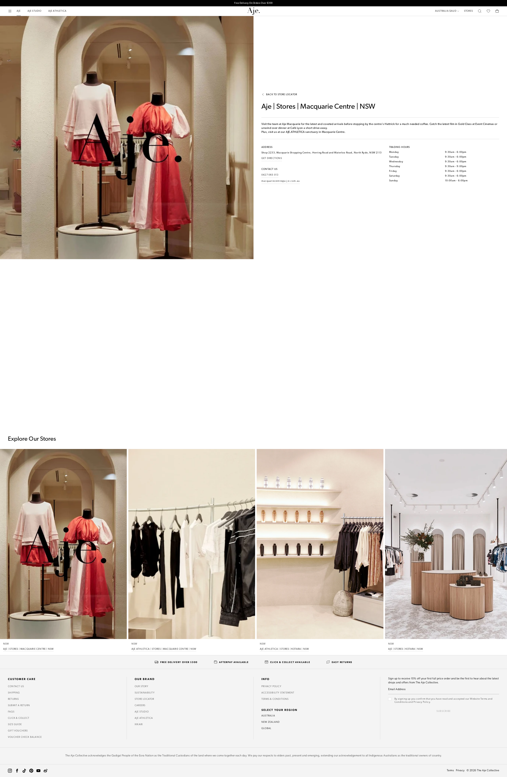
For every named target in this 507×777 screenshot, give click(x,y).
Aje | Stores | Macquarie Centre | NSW (28, 649)
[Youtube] (38, 771)
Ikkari (139, 724)
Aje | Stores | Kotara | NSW (405, 649)
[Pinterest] (31, 771)
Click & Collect (18, 718)
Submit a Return (19, 705)
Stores (468, 11)
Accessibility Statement (277, 693)
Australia (268, 716)
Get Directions (271, 158)
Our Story (141, 686)
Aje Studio (142, 712)
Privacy (460, 770)
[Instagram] (10, 771)
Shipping (14, 693)
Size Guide (15, 724)
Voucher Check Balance (25, 737)
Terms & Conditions (275, 699)
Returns (13, 699)
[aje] (253, 11)
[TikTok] (24, 771)
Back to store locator (281, 94)
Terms (450, 770)
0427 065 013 (269, 175)
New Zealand (270, 722)
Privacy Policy (271, 686)
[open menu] (10, 11)
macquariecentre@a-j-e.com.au (280, 181)
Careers (140, 705)
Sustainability (145, 693)
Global (266, 728)
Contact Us (16, 686)
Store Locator (144, 699)
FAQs (11, 712)
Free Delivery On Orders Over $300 (253, 3)
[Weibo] (46, 771)
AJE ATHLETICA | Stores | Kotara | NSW (284, 649)
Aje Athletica (144, 718)
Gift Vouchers (18, 731)
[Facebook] (17, 771)
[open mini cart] (497, 11)
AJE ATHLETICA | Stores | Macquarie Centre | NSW (164, 649)
